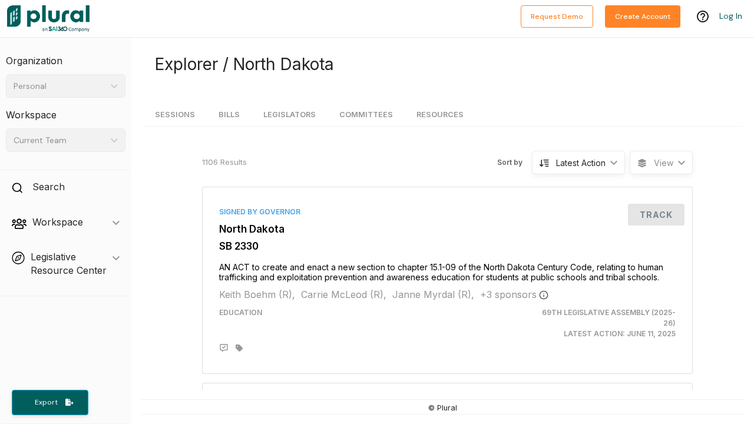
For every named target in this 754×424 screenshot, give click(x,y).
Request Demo (557, 16)
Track (656, 215)
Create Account (642, 16)
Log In (730, 16)
